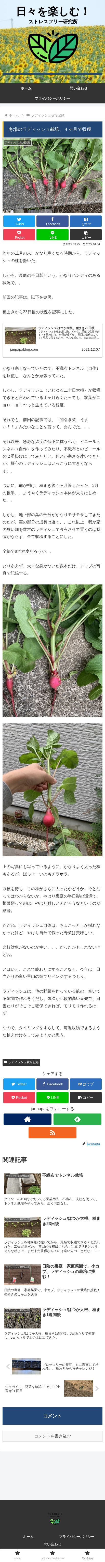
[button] (86, 234)
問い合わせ (52, 1544)
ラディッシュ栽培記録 (23, 1062)
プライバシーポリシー (77, 1537)
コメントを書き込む (52, 1436)
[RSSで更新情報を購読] (52, 1132)
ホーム (28, 1537)
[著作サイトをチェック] (27, 1119)
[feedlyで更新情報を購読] (77, 1119)
